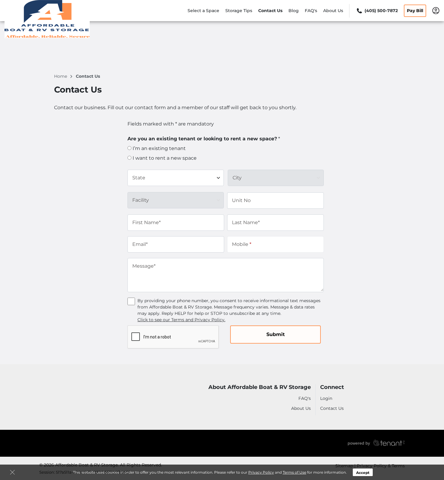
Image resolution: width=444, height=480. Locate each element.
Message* (144, 266)
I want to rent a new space (164, 158)
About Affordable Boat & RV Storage (259, 387)
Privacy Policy (261, 472)
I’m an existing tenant (158, 148)
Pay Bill (415, 10)
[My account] (435, 10)
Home (61, 76)
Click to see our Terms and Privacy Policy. (181, 319)
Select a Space (203, 10)
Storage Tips (238, 10)
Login (326, 398)
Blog (293, 10)
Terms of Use (294, 472)
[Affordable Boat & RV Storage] (47, 19)
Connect (332, 387)
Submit (275, 334)
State (138, 178)
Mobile (241, 244)
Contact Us (270, 10)
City (237, 178)
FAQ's (311, 10)
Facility (140, 200)
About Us (333, 10)
